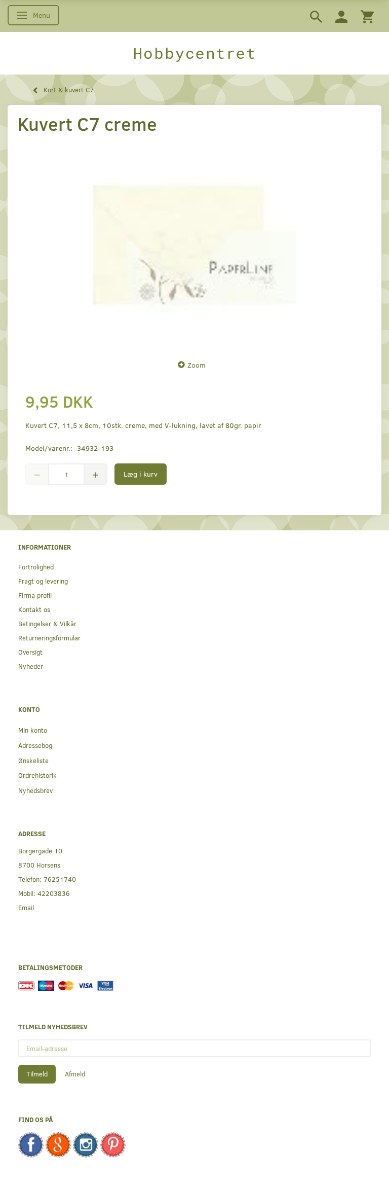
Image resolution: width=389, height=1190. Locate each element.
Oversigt (30, 651)
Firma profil (35, 595)
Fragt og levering (43, 580)
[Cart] (367, 16)
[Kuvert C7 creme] (194, 244)
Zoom (196, 365)
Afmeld (75, 1073)
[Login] (341, 16)
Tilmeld (37, 1073)
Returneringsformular (49, 637)
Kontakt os (34, 609)
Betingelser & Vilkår (47, 623)
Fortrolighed (36, 566)
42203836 (53, 893)
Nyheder (30, 666)
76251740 (60, 879)
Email (26, 907)
